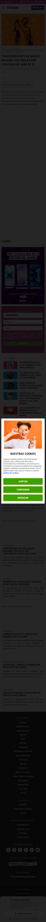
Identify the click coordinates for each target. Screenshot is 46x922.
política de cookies (11, 473)
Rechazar (23, 497)
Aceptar (23, 481)
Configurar (23, 489)
